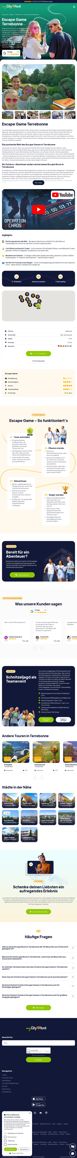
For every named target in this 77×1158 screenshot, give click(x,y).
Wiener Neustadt (45, 1124)
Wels (50, 1132)
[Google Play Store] (38, 1105)
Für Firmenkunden (38, 361)
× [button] (30, 1113)
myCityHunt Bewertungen (10, 1083)
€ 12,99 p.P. (40, 354)
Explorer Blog (6, 1080)
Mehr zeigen (38, 183)
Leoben (61, 1134)
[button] (17, 1153)
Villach (55, 1132)
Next (42, 648)
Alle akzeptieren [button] (10, 1149)
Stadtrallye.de (6, 1092)
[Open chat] (72, 1153)
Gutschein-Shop (7, 1078)
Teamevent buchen (46, 719)
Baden (66, 1124)
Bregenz (59, 1124)
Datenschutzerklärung (38, 1055)
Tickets (4, 1075)
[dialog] (17, 1133)
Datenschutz (6, 1089)
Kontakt (4, 1086)
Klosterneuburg (53, 1134)
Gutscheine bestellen (39, 912)
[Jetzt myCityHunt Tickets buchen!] (72, 1146)
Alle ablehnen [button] (24, 1149)
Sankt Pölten (34, 1124)
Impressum (63, 1157)
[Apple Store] (38, 1099)
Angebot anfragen (63, 719)
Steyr (54, 1124)
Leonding (43, 1134)
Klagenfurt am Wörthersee (38, 1132)
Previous (35, 648)
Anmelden (38, 1060)
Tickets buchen (23, 575)
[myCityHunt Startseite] (13, 7)
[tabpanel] (17, 278)
